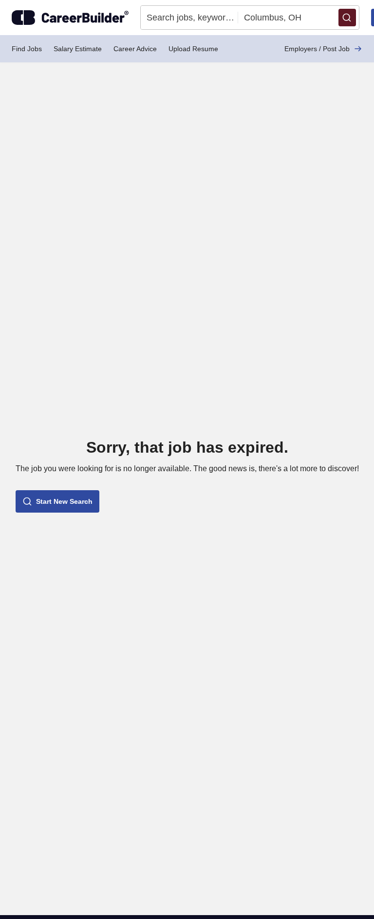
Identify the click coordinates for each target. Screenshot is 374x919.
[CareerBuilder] (70, 17)
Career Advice (135, 49)
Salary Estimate (78, 49)
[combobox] (189, 17)
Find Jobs (27, 49)
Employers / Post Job (317, 49)
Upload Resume (193, 49)
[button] (347, 17)
